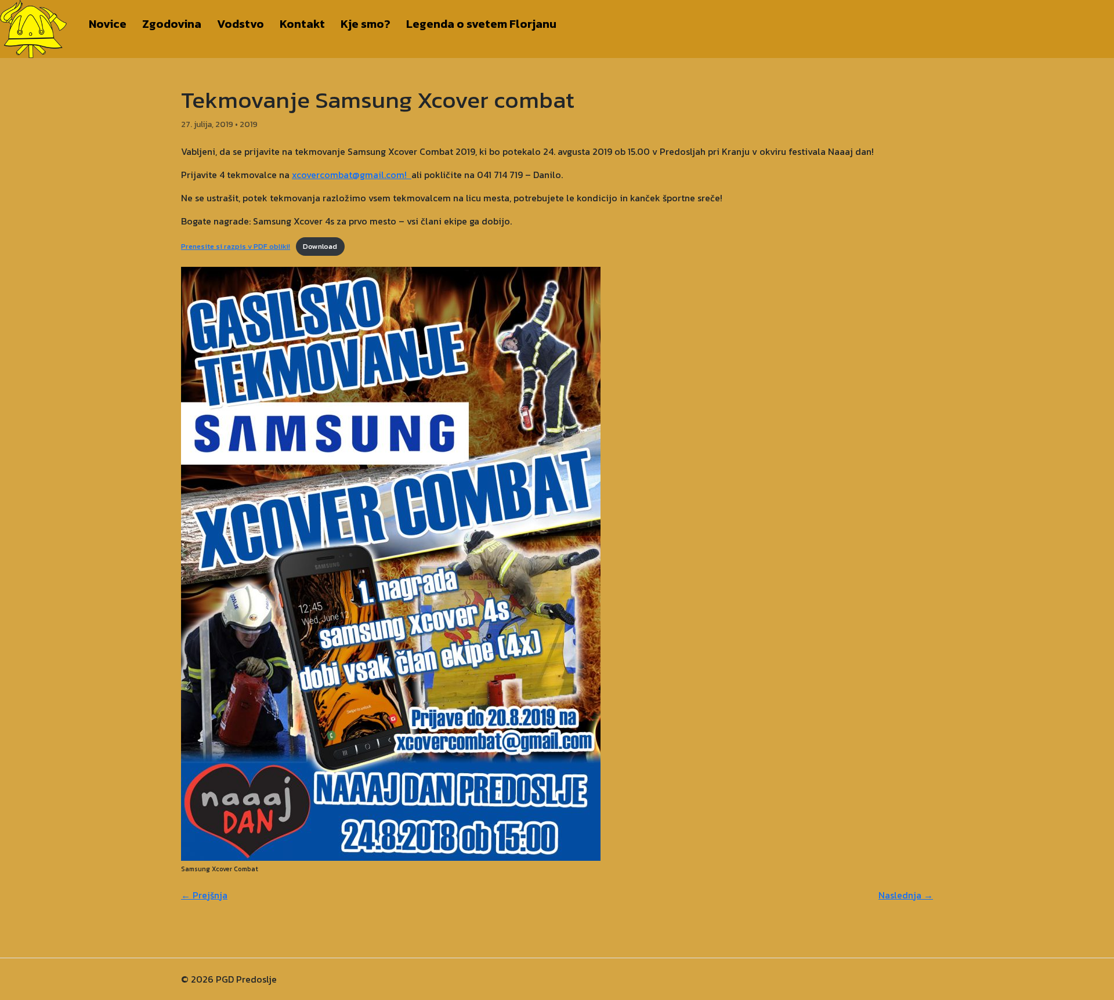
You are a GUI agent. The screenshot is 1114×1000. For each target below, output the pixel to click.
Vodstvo (240, 23)
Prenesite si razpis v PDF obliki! (235, 246)
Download (320, 246)
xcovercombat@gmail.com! (351, 175)
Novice (107, 23)
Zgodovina (171, 23)
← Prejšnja (204, 895)
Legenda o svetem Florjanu (481, 23)
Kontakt (302, 23)
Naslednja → (905, 895)
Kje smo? (365, 23)
